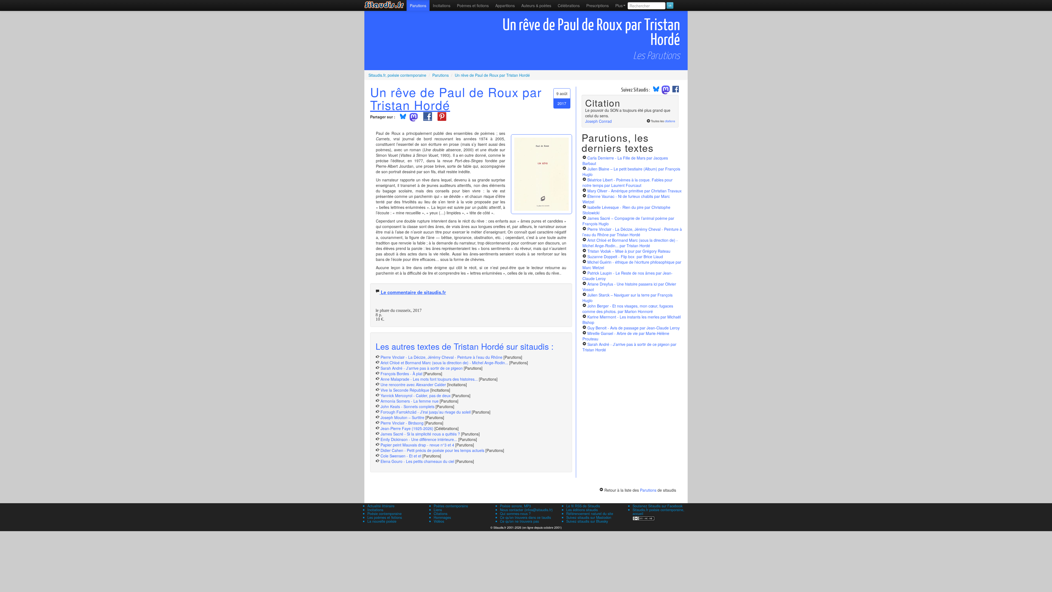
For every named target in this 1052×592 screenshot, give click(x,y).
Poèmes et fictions (473, 5)
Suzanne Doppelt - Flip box (625, 256)
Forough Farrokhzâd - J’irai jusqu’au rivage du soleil (426, 412)
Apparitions (505, 5)
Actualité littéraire (381, 505)
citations (670, 121)
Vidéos (439, 521)
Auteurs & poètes (536, 5)
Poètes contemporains (451, 505)
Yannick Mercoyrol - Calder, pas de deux (416, 395)
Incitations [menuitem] (441, 5)
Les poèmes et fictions (384, 517)
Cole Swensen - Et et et (401, 456)
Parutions (418, 5)
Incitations (375, 509)
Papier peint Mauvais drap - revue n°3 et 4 (417, 445)
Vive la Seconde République (405, 390)
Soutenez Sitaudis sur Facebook (657, 505)
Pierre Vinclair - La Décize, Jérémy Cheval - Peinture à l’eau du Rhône (441, 357)
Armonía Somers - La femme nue (410, 401)
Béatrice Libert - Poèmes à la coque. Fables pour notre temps (627, 182)
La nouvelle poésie (381, 521)
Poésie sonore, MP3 (515, 505)
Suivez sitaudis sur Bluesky (587, 521)
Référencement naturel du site (589, 513)
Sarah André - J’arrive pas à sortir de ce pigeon (422, 368)
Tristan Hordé (410, 104)
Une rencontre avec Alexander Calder (413, 384)
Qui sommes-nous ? (515, 513)
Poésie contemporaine (384, 513)
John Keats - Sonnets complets (407, 406)
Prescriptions (597, 5)
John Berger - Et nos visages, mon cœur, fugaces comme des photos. (627, 308)
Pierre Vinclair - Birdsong (402, 423)
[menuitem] (418, 5)
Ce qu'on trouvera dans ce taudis (525, 517)
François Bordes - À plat (401, 373)
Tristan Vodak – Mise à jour (628, 251)
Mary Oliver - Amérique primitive (634, 190)
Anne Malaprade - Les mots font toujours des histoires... (429, 379)
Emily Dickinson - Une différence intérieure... (419, 439)
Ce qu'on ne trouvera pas (519, 521)
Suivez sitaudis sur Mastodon (588, 517)
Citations (440, 513)
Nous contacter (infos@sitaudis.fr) (526, 509)
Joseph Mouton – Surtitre (402, 417)
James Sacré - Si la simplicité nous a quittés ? (420, 434)
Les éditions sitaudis (582, 509)
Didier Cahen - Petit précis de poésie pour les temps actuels (432, 450)
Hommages (442, 517)
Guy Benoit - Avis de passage (633, 328)
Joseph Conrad (598, 121)
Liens (438, 509)
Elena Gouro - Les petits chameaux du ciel (417, 461)
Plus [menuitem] (619, 5)
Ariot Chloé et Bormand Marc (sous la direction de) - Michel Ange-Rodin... (444, 362)
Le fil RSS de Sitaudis (583, 505)
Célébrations (569, 5)
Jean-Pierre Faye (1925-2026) (407, 428)
